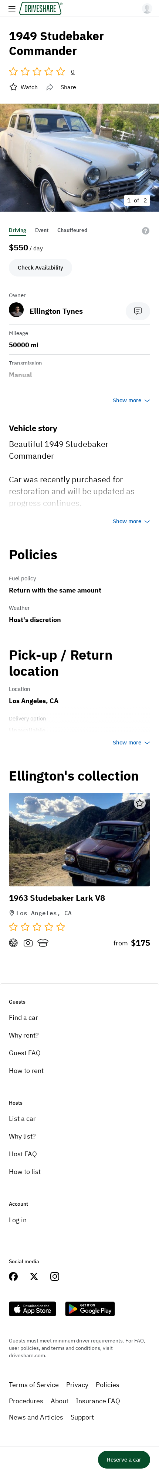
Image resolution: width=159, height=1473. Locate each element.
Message (138, 311)
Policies (107, 1384)
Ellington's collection (74, 776)
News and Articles (36, 1417)
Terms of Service (34, 1384)
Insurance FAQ (98, 1401)
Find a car (23, 1017)
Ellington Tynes (56, 311)
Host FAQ (23, 1154)
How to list (25, 1171)
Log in (18, 1220)
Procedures (26, 1401)
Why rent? (24, 1035)
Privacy (77, 1384)
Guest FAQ (25, 1053)
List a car (22, 1118)
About (59, 1401)
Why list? (22, 1136)
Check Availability (40, 267)
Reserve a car (124, 1459)
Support (82, 1417)
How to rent (26, 1070)
